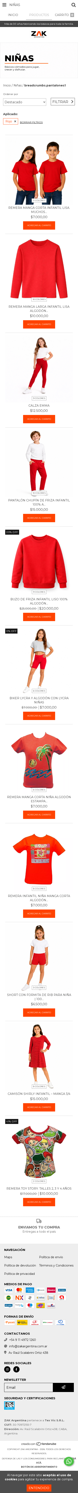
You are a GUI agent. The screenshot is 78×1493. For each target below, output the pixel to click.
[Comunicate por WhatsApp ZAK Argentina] (69, 1461)
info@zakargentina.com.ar (28, 1346)
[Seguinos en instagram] (7, 1369)
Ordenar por (10, 94)
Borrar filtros (31, 122)
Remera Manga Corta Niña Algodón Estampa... (39, 799)
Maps (8, 1257)
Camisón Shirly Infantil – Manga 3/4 (39, 1094)
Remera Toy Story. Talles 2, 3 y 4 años (39, 1188)
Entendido (39, 1488)
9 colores (39, 398)
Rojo (8, 121)
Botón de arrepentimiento (39, 1467)
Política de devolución (20, 1265)
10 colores (39, 299)
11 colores (39, 200)
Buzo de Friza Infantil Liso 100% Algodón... (39, 601)
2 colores (39, 1181)
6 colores (39, 690)
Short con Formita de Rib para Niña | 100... (39, 997)
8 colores (39, 888)
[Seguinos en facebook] (16, 1369)
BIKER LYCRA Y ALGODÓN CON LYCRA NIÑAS (39, 700)
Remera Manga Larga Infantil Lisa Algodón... (39, 309)
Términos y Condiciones (56, 1265)
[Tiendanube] (39, 1445)
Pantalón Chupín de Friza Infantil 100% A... (39, 502)
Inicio (7, 85)
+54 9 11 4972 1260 (22, 1340)
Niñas (18, 85)
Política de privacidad (19, 1274)
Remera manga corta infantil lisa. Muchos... (39, 210)
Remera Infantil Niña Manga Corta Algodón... (39, 898)
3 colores (39, 987)
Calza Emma (39, 405)
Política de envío (51, 1257)
